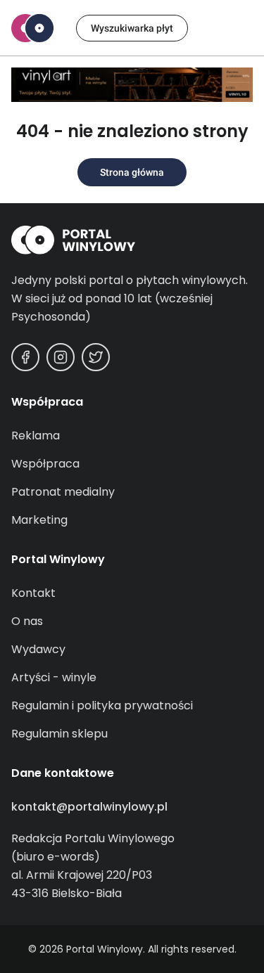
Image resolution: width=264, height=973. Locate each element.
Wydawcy (38, 649)
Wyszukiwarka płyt (132, 28)
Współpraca (45, 464)
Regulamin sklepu (59, 734)
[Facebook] (25, 357)
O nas (27, 621)
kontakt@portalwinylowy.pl (89, 807)
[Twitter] (96, 357)
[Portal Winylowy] (32, 28)
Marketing (39, 520)
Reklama (35, 435)
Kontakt (33, 593)
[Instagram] (60, 357)
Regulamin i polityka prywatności (102, 705)
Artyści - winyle (53, 677)
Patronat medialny (63, 492)
